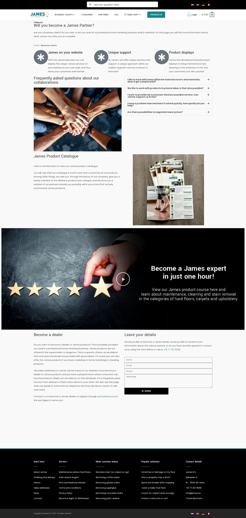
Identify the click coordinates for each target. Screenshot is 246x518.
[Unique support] (101, 57)
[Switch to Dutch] (192, 5)
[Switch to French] (208, 5)
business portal (109, 396)
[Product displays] (162, 57)
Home (36, 45)
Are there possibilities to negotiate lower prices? (155, 112)
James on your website (65, 52)
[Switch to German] (203, 5)
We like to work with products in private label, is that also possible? (165, 88)
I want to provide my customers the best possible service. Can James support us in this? (162, 95)
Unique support (119, 52)
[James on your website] (41, 57)
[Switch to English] (198, 5)
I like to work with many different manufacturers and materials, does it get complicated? (163, 80)
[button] (168, 80)
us (44, 396)
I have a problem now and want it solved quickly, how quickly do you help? (166, 104)
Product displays (181, 52)
